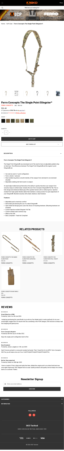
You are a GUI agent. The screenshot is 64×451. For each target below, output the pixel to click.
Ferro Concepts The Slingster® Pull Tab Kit (51, 258)
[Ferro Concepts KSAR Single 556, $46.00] (11, 277)
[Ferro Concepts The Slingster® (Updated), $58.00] (32, 243)
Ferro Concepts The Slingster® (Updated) (28, 258)
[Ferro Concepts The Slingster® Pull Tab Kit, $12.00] (53, 243)
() (62, 3)
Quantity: (4, 128)
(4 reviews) (11, 113)
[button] (32, 15)
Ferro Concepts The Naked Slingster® (9, 258)
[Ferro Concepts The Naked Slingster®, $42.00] (11, 243)
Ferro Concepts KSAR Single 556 (9, 292)
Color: (3, 117)
